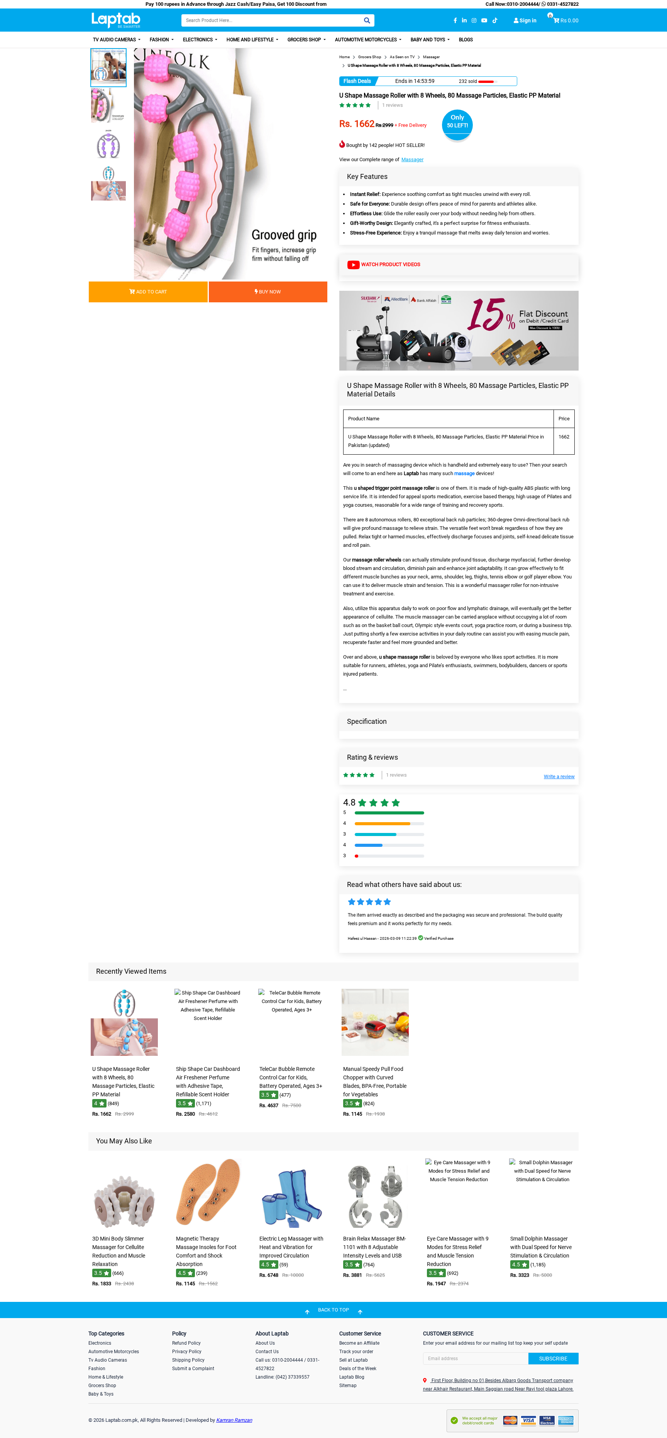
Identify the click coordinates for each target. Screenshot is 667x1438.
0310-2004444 (522, 4)
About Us (265, 1343)
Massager (412, 159)
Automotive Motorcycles (366, 39)
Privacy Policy (186, 1351)
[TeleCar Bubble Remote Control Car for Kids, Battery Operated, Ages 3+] (291, 1056)
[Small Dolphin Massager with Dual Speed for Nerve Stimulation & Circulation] (542, 1226)
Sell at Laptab (353, 1360)
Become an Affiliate (359, 1343)
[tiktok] (495, 21)
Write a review (559, 776)
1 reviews (392, 105)
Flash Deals (357, 81)
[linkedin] (464, 21)
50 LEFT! (457, 125)
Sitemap (348, 1385)
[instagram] (474, 21)
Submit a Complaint (193, 1368)
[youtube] (484, 21)
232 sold (468, 81)
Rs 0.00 (569, 20)
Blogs (466, 39)
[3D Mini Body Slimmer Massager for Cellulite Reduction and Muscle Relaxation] (124, 1226)
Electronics (198, 39)
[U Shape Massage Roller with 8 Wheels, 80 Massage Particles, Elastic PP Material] (124, 1056)
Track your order (356, 1351)
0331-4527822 (562, 4)
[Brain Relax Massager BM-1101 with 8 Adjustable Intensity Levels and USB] (375, 1226)
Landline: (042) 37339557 (283, 1377)
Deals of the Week (357, 1368)
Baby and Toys (428, 39)
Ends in (404, 81)
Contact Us (267, 1351)
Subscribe (553, 1358)
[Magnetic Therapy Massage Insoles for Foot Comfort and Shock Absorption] (208, 1226)
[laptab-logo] (116, 20)
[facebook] (455, 21)
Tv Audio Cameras (107, 1360)
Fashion (160, 39)
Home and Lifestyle (251, 39)
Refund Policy (186, 1343)
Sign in (527, 20)
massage (464, 473)
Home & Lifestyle (105, 1377)
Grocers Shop (305, 39)
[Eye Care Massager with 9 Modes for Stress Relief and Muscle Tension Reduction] (459, 1226)
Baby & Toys (100, 1394)
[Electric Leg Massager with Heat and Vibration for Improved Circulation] (291, 1226)
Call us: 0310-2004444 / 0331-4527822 (287, 1364)
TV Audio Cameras (115, 39)
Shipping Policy (188, 1360)
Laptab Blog (351, 1377)
